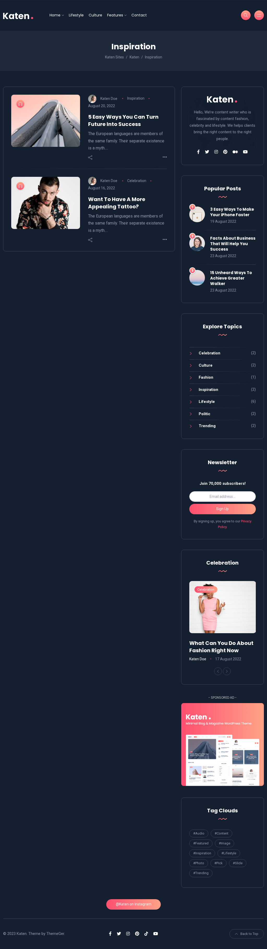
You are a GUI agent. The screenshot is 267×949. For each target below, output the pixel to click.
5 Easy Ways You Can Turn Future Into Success (123, 120)
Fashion (206, 377)
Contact (139, 15)
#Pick (218, 863)
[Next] (227, 671)
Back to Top (249, 934)
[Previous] (218, 671)
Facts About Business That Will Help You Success (233, 243)
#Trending (201, 873)
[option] (222, 621)
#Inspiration (202, 853)
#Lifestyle (228, 853)
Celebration (136, 181)
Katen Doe (108, 98)
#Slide (237, 863)
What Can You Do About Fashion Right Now (221, 646)
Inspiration (135, 98)
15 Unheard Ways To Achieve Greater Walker (231, 278)
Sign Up (222, 509)
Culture (95, 15)
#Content (221, 833)
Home (55, 15)
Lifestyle (76, 15)
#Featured (201, 843)
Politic (204, 414)
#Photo (198, 863)
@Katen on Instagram (133, 904)
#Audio (198, 833)
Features (115, 15)
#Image (224, 843)
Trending (207, 426)
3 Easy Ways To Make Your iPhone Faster (232, 212)
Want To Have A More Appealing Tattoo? (116, 203)
